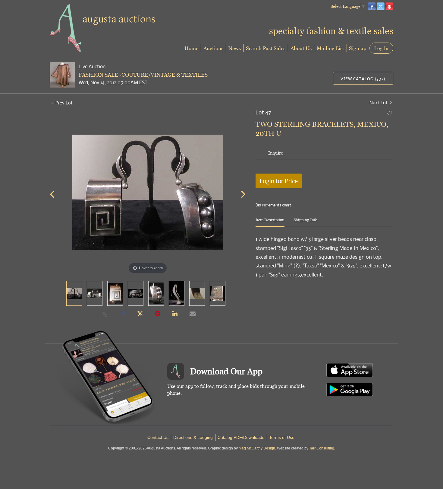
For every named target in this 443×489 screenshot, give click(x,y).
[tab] (270, 222)
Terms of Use (281, 437)
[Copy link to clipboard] (105, 314)
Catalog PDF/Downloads (241, 437)
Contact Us (157, 437)
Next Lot (379, 102)
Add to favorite (389, 113)
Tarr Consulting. (322, 448)
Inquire (275, 153)
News (234, 48)
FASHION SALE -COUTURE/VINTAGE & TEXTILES (143, 74)
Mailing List (330, 48)
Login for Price (279, 181)
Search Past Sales (265, 48)
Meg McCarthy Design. (257, 448)
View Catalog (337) (363, 79)
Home (191, 48)
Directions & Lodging (193, 437)
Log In (381, 48)
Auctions (213, 48)
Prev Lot (63, 103)
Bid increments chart (273, 205)
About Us (301, 48)
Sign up (357, 48)
